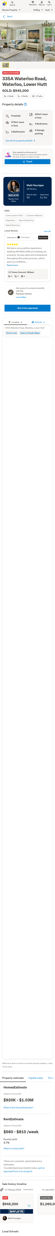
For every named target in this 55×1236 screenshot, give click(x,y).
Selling (36, 10)
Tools (47, 10)
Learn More (21, 297)
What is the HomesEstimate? (18, 1107)
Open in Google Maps (30, 333)
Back (9, 16)
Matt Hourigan (14, 1218)
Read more (12, 265)
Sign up (42, 4)
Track (29, 161)
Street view (11, 333)
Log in (49, 4)
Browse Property (10, 10)
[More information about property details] (25, 104)
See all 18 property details (19, 140)
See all (47, 231)
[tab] (15, 322)
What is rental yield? (14, 1148)
